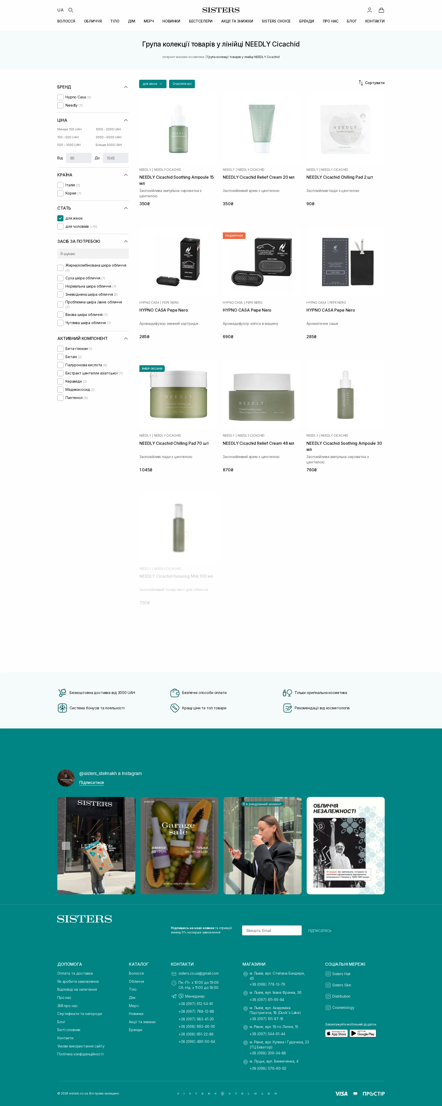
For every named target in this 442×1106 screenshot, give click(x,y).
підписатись (320, 930)
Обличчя (136, 981)
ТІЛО (114, 21)
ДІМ (131, 21)
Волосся (136, 973)
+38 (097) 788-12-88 (196, 1011)
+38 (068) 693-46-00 (197, 1026)
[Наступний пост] (376, 846)
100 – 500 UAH (68, 137)
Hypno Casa (149, 302)
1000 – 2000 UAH (108, 129)
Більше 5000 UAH (109, 145)
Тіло (132, 989)
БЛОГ (352, 21)
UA (60, 10)
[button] (153, 84)
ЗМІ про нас (67, 1006)
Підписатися (91, 782)
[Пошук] (70, 10)
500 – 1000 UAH (69, 145)
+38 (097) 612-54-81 (196, 1003)
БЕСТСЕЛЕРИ (201, 21)
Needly (145, 170)
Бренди (135, 1030)
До (97, 158)
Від (60, 158)
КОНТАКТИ (375, 21)
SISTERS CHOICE (276, 21)
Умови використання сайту (81, 1046)
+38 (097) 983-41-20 (196, 1019)
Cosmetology (343, 1007)
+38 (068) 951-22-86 (196, 1034)
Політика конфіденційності (80, 1054)
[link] (381, 10)
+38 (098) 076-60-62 (268, 1068)
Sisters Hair (341, 974)
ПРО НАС (330, 21)
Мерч (133, 1006)
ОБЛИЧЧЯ (93, 21)
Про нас (64, 997)
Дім (132, 997)
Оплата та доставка (75, 973)
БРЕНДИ (306, 21)
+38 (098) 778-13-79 (267, 984)
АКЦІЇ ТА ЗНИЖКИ (237, 21)
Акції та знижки (142, 1022)
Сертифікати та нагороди (79, 1013)
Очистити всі (182, 84)
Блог (61, 1022)
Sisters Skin (341, 985)
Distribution (341, 996)
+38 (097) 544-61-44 (267, 1034)
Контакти (65, 1038)
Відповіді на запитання (77, 989)
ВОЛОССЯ (66, 21)
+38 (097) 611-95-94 (267, 999)
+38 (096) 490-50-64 (197, 1041)
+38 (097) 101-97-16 (266, 1019)
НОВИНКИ (171, 21)
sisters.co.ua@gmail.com (199, 973)
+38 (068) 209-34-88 (268, 1053)
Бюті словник (68, 1030)
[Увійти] (369, 10)
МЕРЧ (149, 21)
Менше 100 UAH (69, 129)
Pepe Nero (170, 302)
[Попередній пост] (66, 846)
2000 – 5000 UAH (108, 137)
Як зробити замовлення (78, 981)
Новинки (136, 1013)
